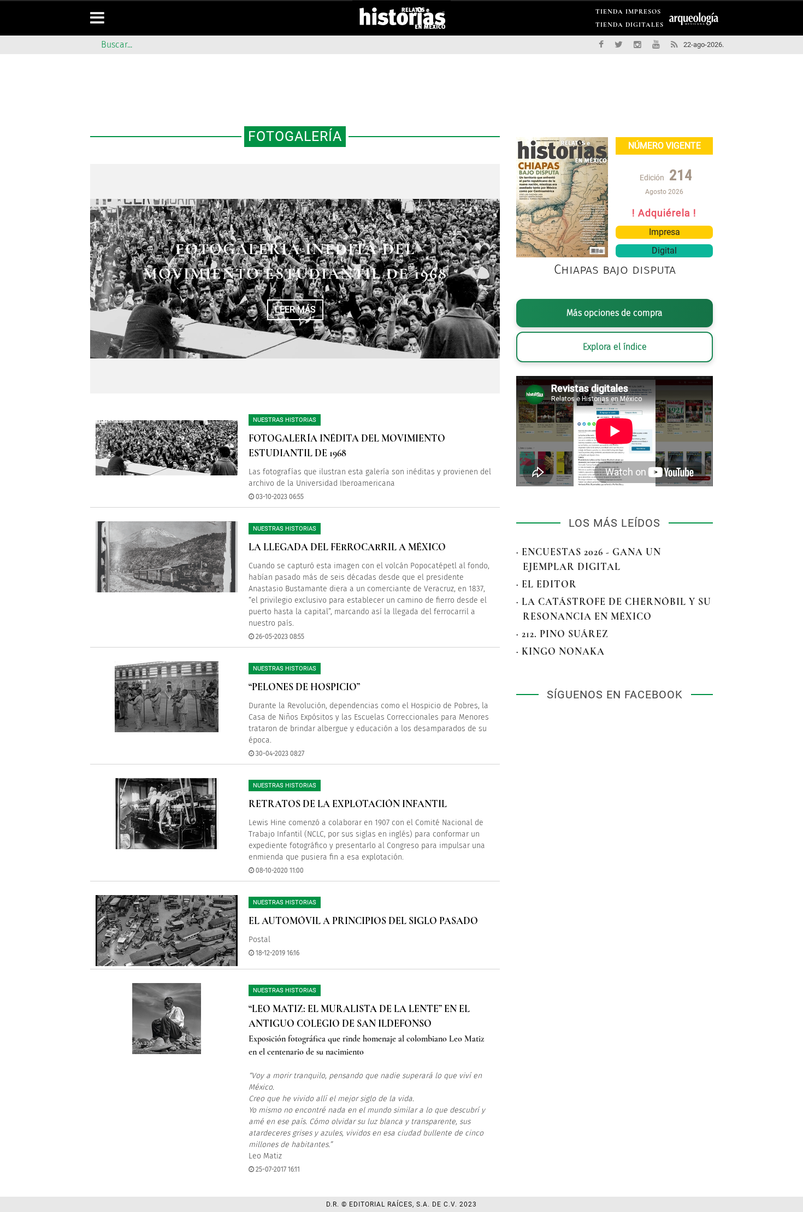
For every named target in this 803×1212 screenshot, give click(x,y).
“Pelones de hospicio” (304, 687)
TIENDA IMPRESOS (628, 13)
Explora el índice (615, 347)
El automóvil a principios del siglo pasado (363, 921)
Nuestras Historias (284, 419)
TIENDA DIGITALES (629, 26)
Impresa (664, 232)
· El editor (546, 584)
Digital (664, 250)
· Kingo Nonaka (560, 651)
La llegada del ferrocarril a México (347, 547)
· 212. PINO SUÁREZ (562, 634)
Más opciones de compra (614, 313)
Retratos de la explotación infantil (348, 804)
